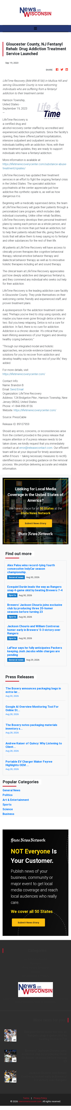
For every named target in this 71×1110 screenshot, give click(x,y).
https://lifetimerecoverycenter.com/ (24, 374)
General (35, 971)
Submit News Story (35, 523)
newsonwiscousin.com (30, 1101)
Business (35, 963)
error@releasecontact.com (35, 447)
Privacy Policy (40, 1098)
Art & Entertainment (35, 959)
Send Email (16, 389)
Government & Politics (35, 976)
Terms (26, 1098)
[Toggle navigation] (35, 28)
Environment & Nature (36, 967)
